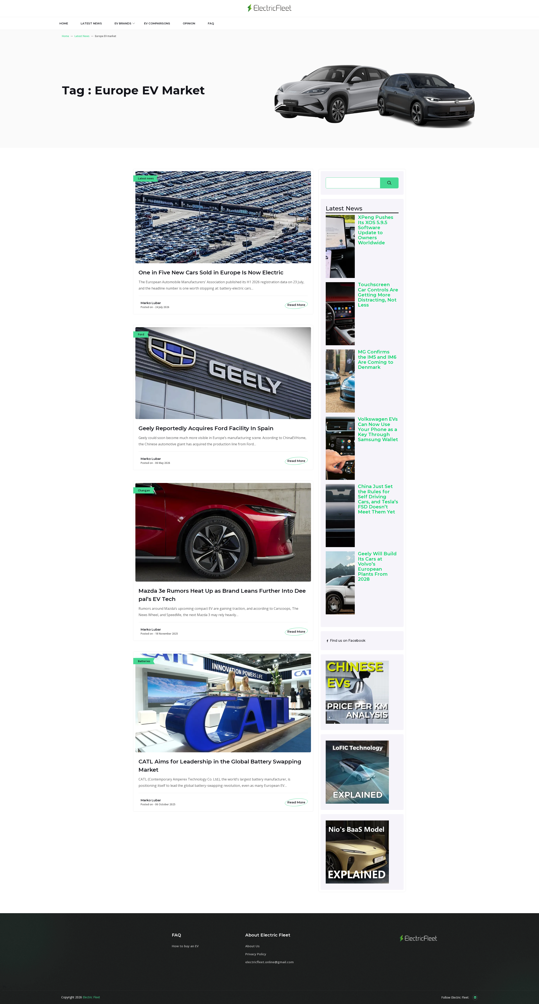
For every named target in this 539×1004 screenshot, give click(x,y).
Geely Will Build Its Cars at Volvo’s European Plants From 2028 (377, 566)
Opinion (189, 23)
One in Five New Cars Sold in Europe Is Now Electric (211, 272)
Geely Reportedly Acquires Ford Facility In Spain (206, 428)
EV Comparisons (157, 23)
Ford (141, 334)
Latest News (82, 36)
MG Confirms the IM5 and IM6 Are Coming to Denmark (377, 359)
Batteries (144, 661)
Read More (296, 305)
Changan (144, 490)
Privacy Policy (255, 954)
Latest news (91, 23)
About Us (252, 946)
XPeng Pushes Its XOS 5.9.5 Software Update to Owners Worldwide (375, 230)
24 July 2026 (162, 307)
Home (63, 23)
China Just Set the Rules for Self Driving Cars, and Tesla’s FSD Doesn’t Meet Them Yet (378, 499)
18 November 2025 (166, 633)
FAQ (211, 23)
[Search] (389, 183)
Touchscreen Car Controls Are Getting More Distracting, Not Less (378, 295)
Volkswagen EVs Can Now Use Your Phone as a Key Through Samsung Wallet (378, 429)
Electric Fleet (91, 997)
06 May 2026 (162, 463)
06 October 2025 (165, 804)
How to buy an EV (185, 946)
